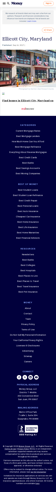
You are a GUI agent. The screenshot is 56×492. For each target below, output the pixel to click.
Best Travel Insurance (28, 286)
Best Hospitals (28, 270)
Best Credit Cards (28, 158)
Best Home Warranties (28, 233)
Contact (28, 314)
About (28, 308)
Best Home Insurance (28, 222)
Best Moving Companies (28, 174)
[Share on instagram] (30, 377)
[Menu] (4, 3)
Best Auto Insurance (28, 211)
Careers (28, 362)
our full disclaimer (38, 472)
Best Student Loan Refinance (28, 195)
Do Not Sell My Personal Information (28, 335)
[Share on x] (25, 377)
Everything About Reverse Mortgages (28, 152)
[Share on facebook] (19, 377)
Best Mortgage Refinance (28, 147)
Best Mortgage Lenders (28, 136)
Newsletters (28, 254)
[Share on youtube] (36, 377)
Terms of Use (28, 330)
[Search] (8, 3)
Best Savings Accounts (28, 168)
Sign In (48, 3)
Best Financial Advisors (28, 238)
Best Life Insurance (28, 227)
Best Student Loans (28, 190)
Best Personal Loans (28, 206)
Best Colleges (28, 265)
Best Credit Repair (28, 201)
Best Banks (28, 163)
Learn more (31, 21)
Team (28, 319)
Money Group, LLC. (27, 446)
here (37, 483)
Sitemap (28, 356)
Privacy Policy (28, 324)
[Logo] (17, 3)
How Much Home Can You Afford (28, 142)
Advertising (28, 351)
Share (49, 30)
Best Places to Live (28, 276)
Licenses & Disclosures (28, 346)
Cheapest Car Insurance (28, 217)
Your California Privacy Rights (28, 340)
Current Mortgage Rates (28, 131)
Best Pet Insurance (28, 292)
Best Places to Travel (28, 281)
